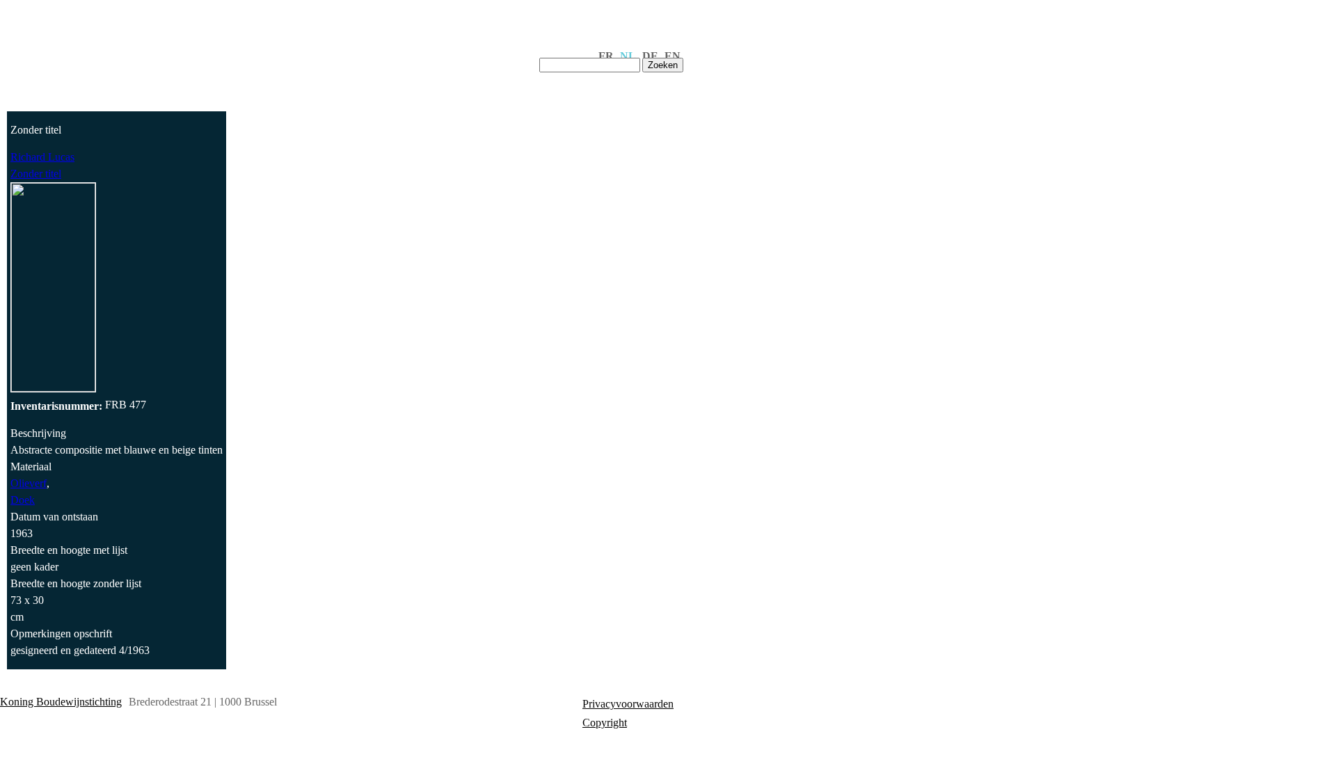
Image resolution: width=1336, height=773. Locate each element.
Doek (22, 500)
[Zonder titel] (53, 388)
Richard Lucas (42, 157)
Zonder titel (35, 174)
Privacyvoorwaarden (628, 704)
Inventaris (360, 61)
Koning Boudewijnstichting (61, 702)
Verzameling (433, 61)
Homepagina (287, 61)
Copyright (604, 722)
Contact (503, 61)
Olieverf (28, 483)
